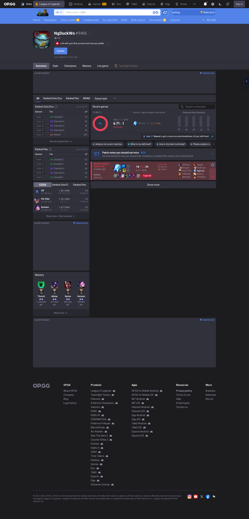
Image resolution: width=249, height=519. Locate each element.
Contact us (182, 407)
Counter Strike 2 (99, 439)
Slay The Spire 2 (99, 435)
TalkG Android (139, 423)
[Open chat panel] (246, 81)
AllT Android (138, 399)
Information (157, 20)
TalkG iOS (137, 427)
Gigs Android (138, 415)
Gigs (93, 480)
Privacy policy (184, 390)
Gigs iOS (136, 419)
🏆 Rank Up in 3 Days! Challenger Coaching (215, 12)
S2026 (42, 184)
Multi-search (138, 20)
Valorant (95, 407)
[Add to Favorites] (90, 33)
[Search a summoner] (155, 12)
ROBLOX (95, 415)
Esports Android (140, 431)
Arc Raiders (97, 431)
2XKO (94, 452)
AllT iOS (136, 403)
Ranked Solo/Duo (61, 184)
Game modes (70, 20)
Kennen (45, 207)
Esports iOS (138, 435)
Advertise (211, 394)
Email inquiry (183, 403)
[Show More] (205, 4)
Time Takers (97, 456)
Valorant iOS (138, 411)
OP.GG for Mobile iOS (143, 394)
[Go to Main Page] (9, 4)
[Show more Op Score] (212, 136)
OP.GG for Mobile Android (145, 390)
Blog (66, 399)
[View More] (194, 4)
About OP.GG (70, 390)
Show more (153, 184)
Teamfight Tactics (100, 394)
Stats (124, 20)
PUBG (94, 411)
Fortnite (95, 443)
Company (69, 394)
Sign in (239, 4)
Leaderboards (91, 20)
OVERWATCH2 (98, 419)
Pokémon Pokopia (100, 423)
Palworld (95, 399)
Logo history (70, 403)
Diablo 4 (95, 447)
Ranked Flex (79, 184)
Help (178, 399)
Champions (50, 20)
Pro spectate (110, 20)
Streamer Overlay (100, 484)
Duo (93, 468)
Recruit (209, 399)
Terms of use (183, 394)
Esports (95, 476)
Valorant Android (141, 407)
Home (36, 20)
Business (210, 390)
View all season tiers (59, 141)
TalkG (94, 472)
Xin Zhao (45, 199)
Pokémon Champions (102, 403)
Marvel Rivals (98, 427)
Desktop (95, 460)
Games (94, 464)
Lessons (175, 20)
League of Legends (49, 4)
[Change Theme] (220, 4)
